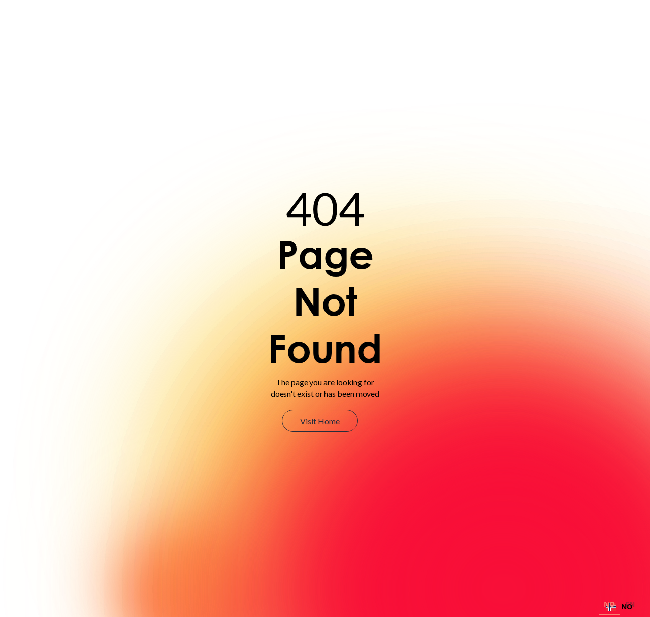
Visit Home (319, 421)
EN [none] (630, 604)
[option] (630, 605)
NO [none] (609, 604)
